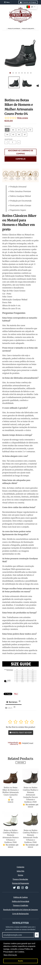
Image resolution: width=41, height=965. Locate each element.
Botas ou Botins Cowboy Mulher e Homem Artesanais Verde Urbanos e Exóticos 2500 (30, 836)
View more (20, 762)
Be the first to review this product (20, 727)
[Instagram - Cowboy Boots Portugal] (22, 887)
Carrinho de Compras (29, 2)
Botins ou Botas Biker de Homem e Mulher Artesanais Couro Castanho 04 (10, 792)
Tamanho (7, 126)
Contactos (20, 867)
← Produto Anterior (13, 28)
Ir (37, 935)
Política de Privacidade (20, 901)
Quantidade (8, 139)
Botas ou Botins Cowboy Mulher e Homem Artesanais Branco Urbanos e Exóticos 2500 (11, 836)
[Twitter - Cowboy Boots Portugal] (14, 887)
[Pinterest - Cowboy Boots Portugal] (26, 887)
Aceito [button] (20, 961)
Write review (22, 118)
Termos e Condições (20, 905)
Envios (20, 875)
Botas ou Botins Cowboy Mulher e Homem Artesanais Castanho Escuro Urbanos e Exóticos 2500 (30, 794)
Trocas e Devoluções (20, 879)
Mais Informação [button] (10, 955)
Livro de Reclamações (20, 914)
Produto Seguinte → (28, 28)
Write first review (22, 732)
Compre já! (21, 159)
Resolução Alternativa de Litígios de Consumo (20, 910)
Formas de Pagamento (20, 883)
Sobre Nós (20, 871)
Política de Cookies (20, 897)
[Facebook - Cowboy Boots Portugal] (18, 887)
